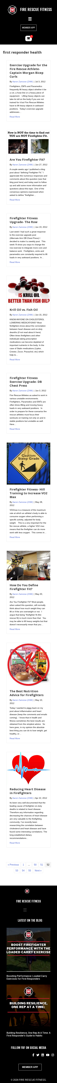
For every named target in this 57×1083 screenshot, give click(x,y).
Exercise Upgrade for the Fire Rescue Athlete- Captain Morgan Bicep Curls (28, 70)
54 (23, 870)
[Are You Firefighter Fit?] (28, 142)
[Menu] (30, 19)
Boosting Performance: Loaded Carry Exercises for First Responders (27, 977)
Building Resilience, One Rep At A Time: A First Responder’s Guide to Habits (28, 1034)
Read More (15, 116)
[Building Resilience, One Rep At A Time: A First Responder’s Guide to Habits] (28, 1006)
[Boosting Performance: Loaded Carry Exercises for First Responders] (28, 949)
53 (16, 870)
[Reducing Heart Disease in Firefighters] (28, 768)
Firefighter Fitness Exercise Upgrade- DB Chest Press (26, 382)
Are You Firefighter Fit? (27, 160)
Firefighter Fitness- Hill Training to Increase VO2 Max (28, 493)
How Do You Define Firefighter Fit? (24, 587)
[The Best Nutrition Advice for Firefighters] (28, 664)
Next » (38, 870)
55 (29, 870)
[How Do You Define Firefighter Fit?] (28, 565)
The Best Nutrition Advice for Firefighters (27, 693)
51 (41, 864)
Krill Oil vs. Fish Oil (24, 310)
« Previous (13, 864)
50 (35, 864)
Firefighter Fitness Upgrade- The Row (24, 220)
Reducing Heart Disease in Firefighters (28, 791)
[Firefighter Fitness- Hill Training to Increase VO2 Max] (28, 463)
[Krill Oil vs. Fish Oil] (28, 290)
